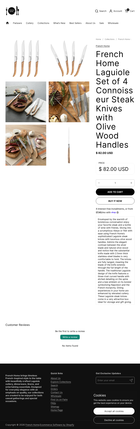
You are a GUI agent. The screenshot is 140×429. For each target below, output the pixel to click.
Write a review (70, 337)
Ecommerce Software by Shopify (57, 424)
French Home (103, 46)
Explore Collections (61, 381)
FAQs (53, 403)
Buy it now (115, 201)
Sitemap (55, 406)
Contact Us (56, 392)
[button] (100, 11)
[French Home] (12, 11)
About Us (55, 378)
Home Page (57, 410)
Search (54, 385)
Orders (54, 389)
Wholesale (56, 396)
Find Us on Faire (59, 399)
